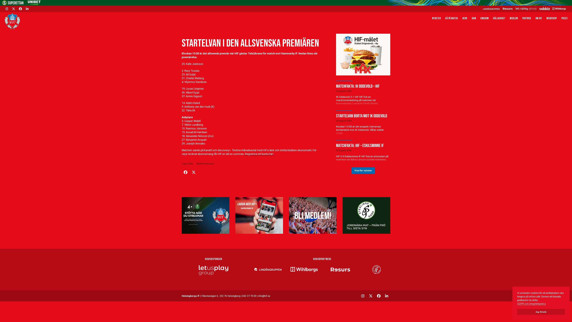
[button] (185, 172)
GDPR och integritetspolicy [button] (531, 303)
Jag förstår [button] (541, 312)
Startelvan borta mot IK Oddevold (361, 116)
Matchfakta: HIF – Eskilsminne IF (360, 145)
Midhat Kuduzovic (205, 163)
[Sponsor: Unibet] (34, 4)
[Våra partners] (524, 9)
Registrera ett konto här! (259, 153)
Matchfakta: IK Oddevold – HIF (358, 86)
